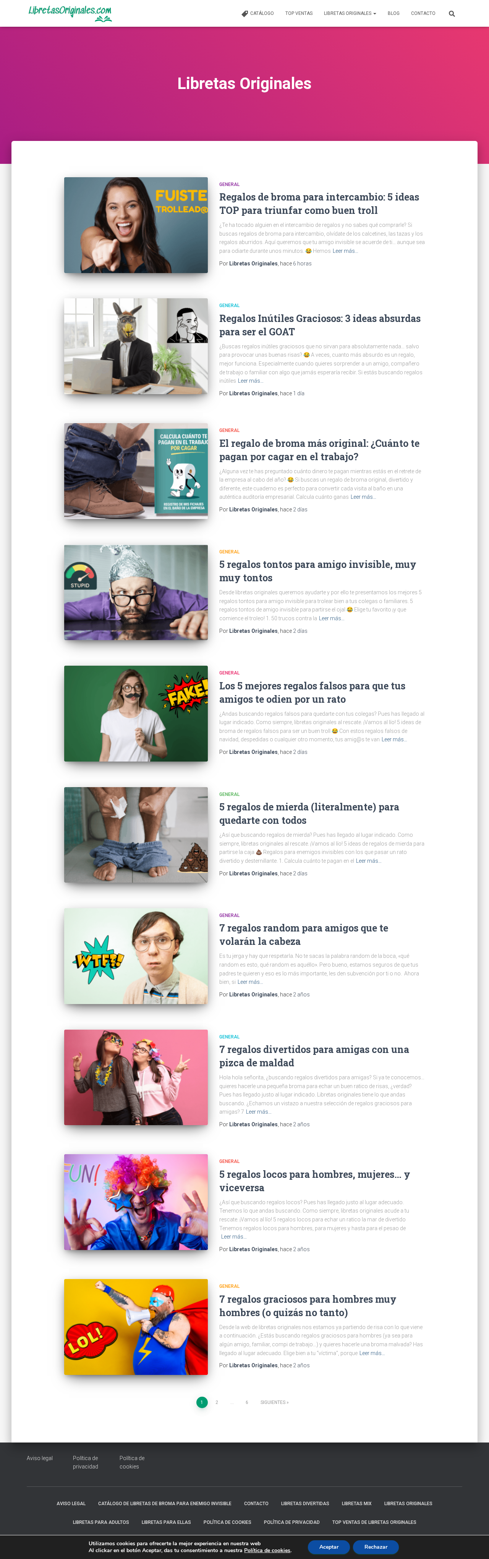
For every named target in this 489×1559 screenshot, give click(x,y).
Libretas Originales (348, 13)
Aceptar (328, 1547)
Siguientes (273, 1402)
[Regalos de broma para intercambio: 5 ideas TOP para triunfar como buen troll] (136, 225)
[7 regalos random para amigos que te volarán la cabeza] (136, 956)
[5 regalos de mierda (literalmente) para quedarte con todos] (136, 835)
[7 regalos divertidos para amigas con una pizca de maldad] (136, 1078)
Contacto (423, 13)
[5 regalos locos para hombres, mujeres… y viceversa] (136, 1202)
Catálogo (262, 13)
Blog (394, 13)
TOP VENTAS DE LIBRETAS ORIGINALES (374, 1522)
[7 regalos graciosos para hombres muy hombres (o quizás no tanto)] (136, 1327)
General (229, 184)
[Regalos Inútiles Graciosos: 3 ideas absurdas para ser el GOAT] (136, 346)
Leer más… (345, 251)
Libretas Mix (357, 1503)
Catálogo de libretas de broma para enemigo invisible (165, 1503)
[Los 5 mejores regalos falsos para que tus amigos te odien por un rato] (136, 714)
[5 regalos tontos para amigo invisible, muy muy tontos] (136, 592)
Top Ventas (299, 13)
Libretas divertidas (305, 1503)
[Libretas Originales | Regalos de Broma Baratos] (69, 13)
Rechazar (375, 1547)
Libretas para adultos (101, 1522)
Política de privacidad (292, 1522)
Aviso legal (40, 1458)
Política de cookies (227, 1522)
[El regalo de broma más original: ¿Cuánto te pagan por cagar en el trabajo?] (136, 471)
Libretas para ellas (166, 1522)
